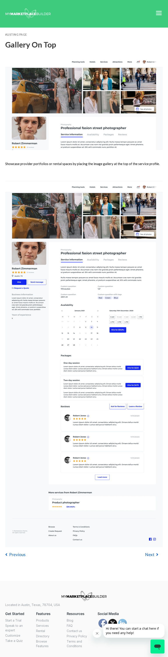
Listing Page (17, 34)
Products (42, 620)
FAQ (70, 625)
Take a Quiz (14, 641)
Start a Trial (13, 620)
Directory (42, 636)
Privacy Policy (77, 636)
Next (149, 554)
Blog (70, 620)
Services (42, 625)
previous (17, 554)
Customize (12, 635)
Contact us (74, 631)
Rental (40, 631)
